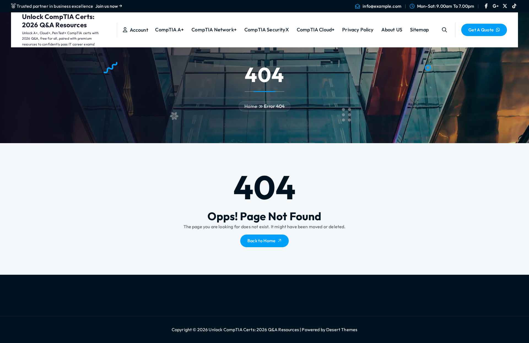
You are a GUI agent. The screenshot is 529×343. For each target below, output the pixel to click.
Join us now (107, 6)
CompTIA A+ (169, 29)
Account (137, 30)
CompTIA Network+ (214, 29)
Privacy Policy (357, 29)
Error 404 (274, 106)
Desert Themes (341, 329)
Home (250, 106)
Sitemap (419, 29)
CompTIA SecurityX (266, 29)
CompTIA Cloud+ (315, 29)
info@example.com (382, 6)
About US (391, 29)
